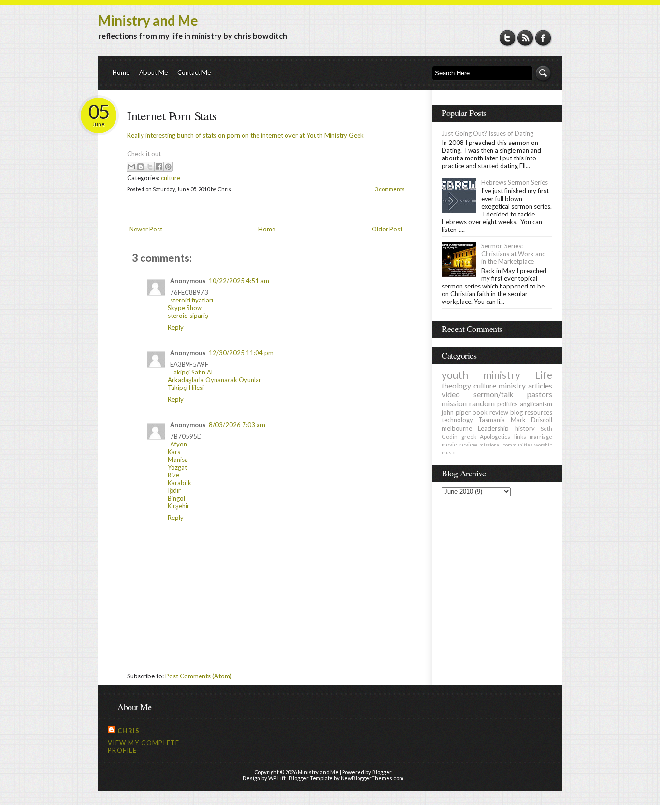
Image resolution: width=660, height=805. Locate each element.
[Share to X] (150, 167)
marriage (541, 436)
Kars (174, 452)
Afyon (178, 444)
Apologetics (495, 436)
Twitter (508, 38)
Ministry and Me (148, 20)
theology (456, 385)
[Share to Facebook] (159, 167)
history (525, 428)
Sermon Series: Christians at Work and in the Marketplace (513, 253)
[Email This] (131, 167)
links (520, 436)
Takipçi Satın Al (191, 372)
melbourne (457, 428)
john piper (456, 412)
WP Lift (277, 778)
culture (170, 178)
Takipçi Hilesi (186, 387)
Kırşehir (178, 506)
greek (468, 436)
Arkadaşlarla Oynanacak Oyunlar (214, 380)
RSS (525, 38)
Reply (176, 327)
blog (516, 412)
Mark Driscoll (531, 420)
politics (507, 404)
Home (121, 72)
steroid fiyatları (191, 300)
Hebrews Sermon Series (514, 182)
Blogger (382, 772)
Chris (128, 730)
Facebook (543, 38)
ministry (512, 385)
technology (457, 420)
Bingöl (176, 498)
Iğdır (174, 490)
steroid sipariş (188, 315)
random (482, 403)
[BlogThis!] (140, 167)
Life (543, 375)
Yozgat (177, 467)
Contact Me (194, 72)
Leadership (493, 428)
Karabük (179, 483)
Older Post (387, 229)
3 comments (390, 189)
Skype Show (185, 308)
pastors (539, 394)
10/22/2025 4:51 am (239, 281)
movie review (459, 444)
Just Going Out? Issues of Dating (487, 133)
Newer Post (145, 229)
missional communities (505, 444)
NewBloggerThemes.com (372, 778)
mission (454, 403)
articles (540, 385)
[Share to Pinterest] (168, 167)
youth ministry (481, 375)
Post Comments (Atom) (198, 676)
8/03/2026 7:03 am (237, 425)
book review (490, 412)
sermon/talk (493, 394)
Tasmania (491, 420)
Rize (173, 475)
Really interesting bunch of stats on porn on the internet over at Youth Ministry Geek (245, 135)
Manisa (178, 459)
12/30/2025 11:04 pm (241, 353)
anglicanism (536, 404)
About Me (153, 72)
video (451, 394)
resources (538, 412)
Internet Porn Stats (172, 115)
